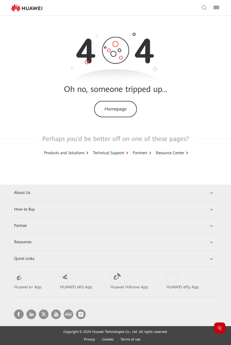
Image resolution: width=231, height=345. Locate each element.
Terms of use (130, 339)
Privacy (89, 339)
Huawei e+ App (27, 287)
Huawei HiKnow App (129, 287)
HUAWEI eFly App (182, 287)
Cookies (108, 339)
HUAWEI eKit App (76, 287)
